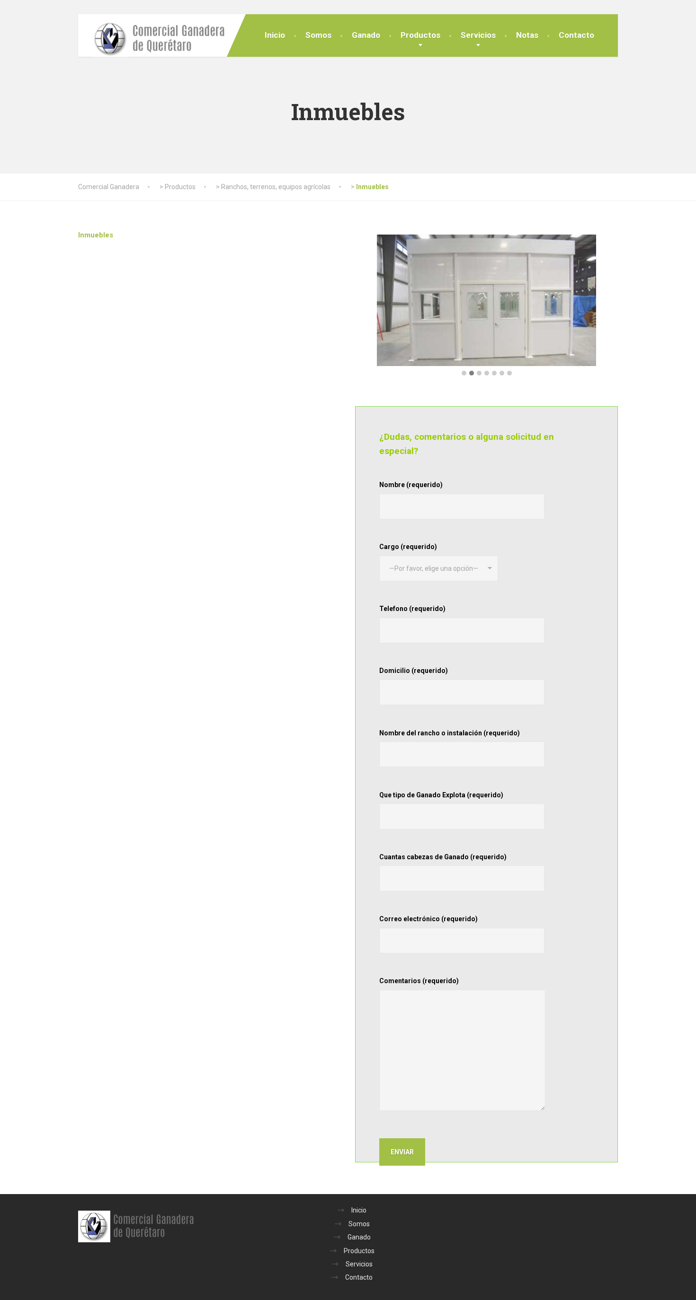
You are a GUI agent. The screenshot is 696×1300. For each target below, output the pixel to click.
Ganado (366, 35)
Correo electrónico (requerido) (428, 919)
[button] (464, 373)
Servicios (478, 35)
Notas (527, 35)
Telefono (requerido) (412, 608)
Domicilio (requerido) (413, 670)
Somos (318, 35)
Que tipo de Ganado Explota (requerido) (441, 795)
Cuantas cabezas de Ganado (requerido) (443, 857)
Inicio (275, 35)
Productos (420, 35)
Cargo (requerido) (408, 546)
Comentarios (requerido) (419, 981)
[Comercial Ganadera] (151, 38)
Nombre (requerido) (411, 485)
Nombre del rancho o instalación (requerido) (449, 733)
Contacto (576, 35)
